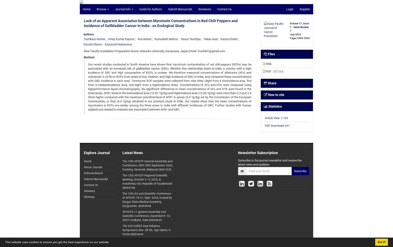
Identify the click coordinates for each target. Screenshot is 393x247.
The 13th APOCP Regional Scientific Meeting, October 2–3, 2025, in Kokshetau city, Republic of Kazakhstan (147, 179)
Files (271, 54)
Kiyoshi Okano (93, 44)
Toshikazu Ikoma (94, 39)
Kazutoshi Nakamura (118, 44)
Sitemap (89, 197)
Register (305, 9)
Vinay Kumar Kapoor (121, 39)
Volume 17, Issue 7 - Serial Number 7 (299, 27)
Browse (102, 9)
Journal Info (123, 9)
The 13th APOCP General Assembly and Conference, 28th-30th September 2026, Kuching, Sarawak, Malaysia (147, 165)
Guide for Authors (150, 9)
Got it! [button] (381, 242)
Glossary (89, 191)
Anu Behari (144, 39)
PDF (274, 71)
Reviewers (204, 9)
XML (268, 63)
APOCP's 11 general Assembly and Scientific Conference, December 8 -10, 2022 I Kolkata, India (146, 216)
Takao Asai (211, 39)
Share (272, 83)
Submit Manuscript (180, 9)
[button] (111, 242)
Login (290, 9)
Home (86, 9)
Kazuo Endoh (229, 39)
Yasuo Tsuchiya (191, 39)
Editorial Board (93, 173)
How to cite (275, 95)
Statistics (275, 106)
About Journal (93, 167)
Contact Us (224, 9)
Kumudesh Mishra (166, 39)
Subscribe (300, 171)
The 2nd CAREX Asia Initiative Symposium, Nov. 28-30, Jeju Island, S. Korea (146, 230)
